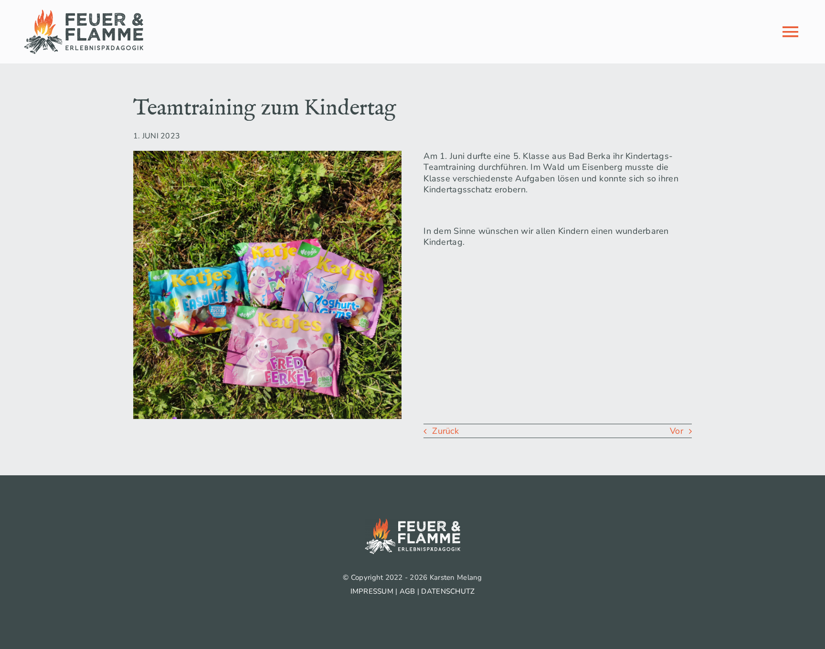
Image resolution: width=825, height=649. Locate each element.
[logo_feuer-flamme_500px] (83, 14)
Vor (676, 431)
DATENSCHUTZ (448, 591)
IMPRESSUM (371, 591)
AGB (407, 591)
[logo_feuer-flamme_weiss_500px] (412, 522)
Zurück (445, 431)
